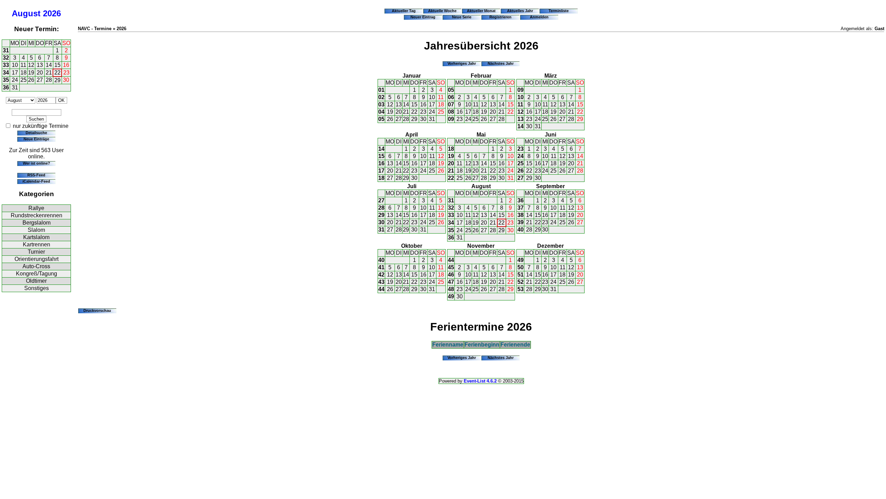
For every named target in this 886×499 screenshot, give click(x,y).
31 (6, 50)
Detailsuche (36, 133)
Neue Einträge (36, 139)
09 (451, 119)
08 (451, 112)
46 (451, 275)
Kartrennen (36, 244)
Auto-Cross (36, 266)
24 (15, 80)
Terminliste (559, 11)
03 (381, 104)
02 (381, 97)
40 (520, 230)
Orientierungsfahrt (36, 259)
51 (520, 275)
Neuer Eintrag (422, 17)
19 (31, 73)
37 (520, 208)
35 (6, 80)
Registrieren (500, 17)
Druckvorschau (97, 310)
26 (31, 80)
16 (66, 65)
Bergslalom (36, 223)
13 (40, 65)
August (26, 13)
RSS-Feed (36, 175)
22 (57, 73)
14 (49, 65)
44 (381, 289)
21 (49, 73)
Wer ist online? (36, 163)
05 (381, 119)
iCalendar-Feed (36, 181)
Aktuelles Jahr (520, 11)
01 (381, 90)
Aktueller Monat (481, 11)
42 (381, 275)
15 (57, 65)
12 (31, 65)
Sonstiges (36, 288)
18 (23, 73)
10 (15, 65)
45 (451, 267)
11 (23, 65)
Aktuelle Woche (442, 11)
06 (451, 97)
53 (520, 289)
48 (451, 289)
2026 (52, 13)
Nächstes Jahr (501, 63)
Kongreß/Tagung (36, 274)
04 (381, 112)
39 (520, 222)
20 (40, 73)
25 (23, 80)
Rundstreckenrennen (36, 215)
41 (381, 267)
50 (520, 267)
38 (520, 215)
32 (6, 58)
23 (66, 73)
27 (40, 80)
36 (6, 87)
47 (451, 282)
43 (381, 282)
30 (66, 80)
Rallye (36, 208)
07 (451, 104)
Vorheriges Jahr (461, 63)
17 (15, 73)
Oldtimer (36, 281)
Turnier (36, 252)
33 (6, 65)
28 (49, 80)
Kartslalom (36, 237)
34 (6, 73)
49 (451, 296)
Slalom (36, 230)
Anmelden (539, 17)
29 (57, 80)
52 (520, 282)
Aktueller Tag (404, 11)
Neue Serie (461, 17)
